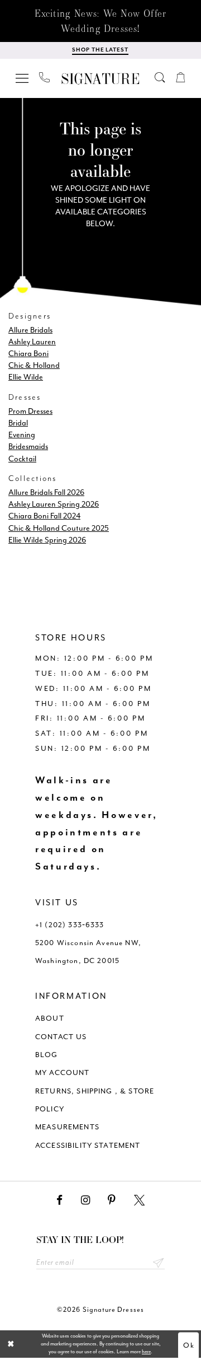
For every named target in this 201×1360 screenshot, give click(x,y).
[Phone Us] (44, 77)
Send (158, 1262)
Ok (189, 1345)
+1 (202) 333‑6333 (69, 924)
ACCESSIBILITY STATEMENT (88, 1145)
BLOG (46, 1054)
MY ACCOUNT (62, 1072)
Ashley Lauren (32, 342)
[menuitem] (22, 77)
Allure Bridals (30, 330)
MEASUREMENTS (67, 1127)
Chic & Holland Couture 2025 (58, 528)
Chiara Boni (28, 353)
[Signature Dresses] (100, 78)
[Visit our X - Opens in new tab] (139, 1200)
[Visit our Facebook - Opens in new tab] (59, 1200)
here (146, 1351)
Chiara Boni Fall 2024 (44, 516)
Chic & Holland (34, 365)
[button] (22, 77)
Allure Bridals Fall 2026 (46, 492)
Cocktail (22, 459)
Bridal (18, 423)
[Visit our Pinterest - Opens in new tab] (112, 1200)
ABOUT (49, 1018)
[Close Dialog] (11, 1344)
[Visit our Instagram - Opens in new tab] (85, 1200)
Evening (21, 434)
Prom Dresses (30, 411)
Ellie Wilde (25, 377)
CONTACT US (61, 1036)
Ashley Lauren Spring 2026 (53, 504)
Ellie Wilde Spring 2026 (47, 540)
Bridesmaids (28, 446)
